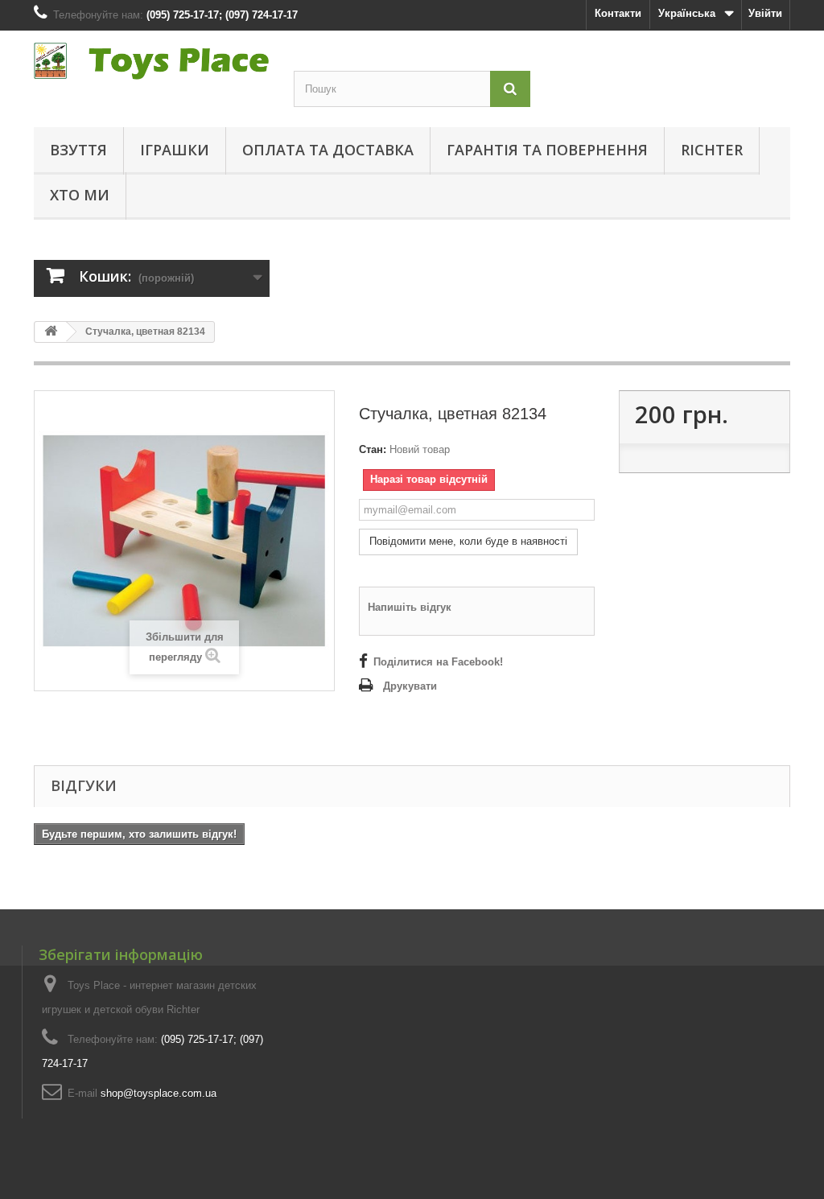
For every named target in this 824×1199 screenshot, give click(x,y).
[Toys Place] (152, 61)
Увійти (765, 13)
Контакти (618, 13)
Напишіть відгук (409, 607)
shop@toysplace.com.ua (158, 1093)
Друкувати (410, 686)
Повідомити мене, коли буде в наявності (468, 541)
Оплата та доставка (328, 149)
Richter (712, 149)
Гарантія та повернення (547, 149)
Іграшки (174, 149)
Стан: (372, 449)
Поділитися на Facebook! (438, 662)
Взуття (78, 149)
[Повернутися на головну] (50, 332)
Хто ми (79, 194)
